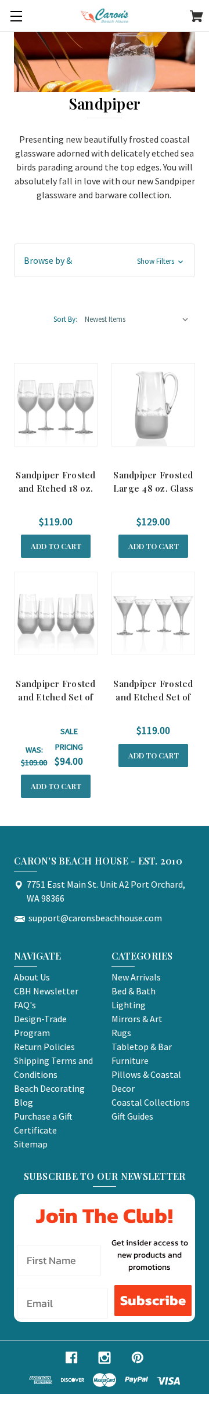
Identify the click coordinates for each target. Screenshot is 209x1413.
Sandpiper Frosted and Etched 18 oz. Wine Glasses (55, 488)
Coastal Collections (150, 1102)
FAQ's (25, 1005)
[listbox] (137, 319)
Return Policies (44, 1046)
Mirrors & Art (137, 1019)
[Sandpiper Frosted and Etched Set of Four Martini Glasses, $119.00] (153, 613)
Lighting (128, 1005)
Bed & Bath (133, 991)
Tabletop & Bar (141, 1046)
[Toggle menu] (16, 16)
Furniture (130, 1060)
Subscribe (153, 1300)
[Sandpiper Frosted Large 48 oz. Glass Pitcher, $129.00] (153, 404)
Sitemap (31, 1144)
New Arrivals (136, 977)
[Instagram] (104, 1358)
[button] (104, 260)
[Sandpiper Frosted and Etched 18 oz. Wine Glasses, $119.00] (56, 404)
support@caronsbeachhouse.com (95, 918)
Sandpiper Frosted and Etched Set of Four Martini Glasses (153, 703)
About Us (32, 977)
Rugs (121, 1032)
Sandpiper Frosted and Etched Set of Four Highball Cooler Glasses (55, 703)
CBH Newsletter (46, 991)
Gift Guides (132, 1116)
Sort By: (65, 319)
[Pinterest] (137, 1358)
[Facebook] (71, 1358)
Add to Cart (56, 546)
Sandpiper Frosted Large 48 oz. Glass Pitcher (153, 488)
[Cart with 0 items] (196, 18)
